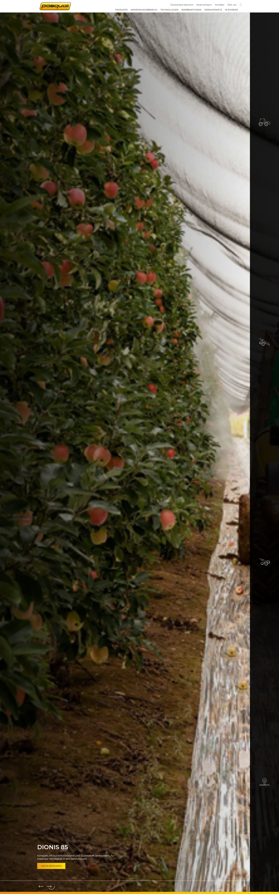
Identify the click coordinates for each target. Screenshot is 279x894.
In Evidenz (231, 9)
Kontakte (219, 4)
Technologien (169, 9)
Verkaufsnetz (213, 9)
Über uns (231, 4)
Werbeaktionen (191, 9)
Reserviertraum (204, 4)
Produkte (121, 9)
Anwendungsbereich (144, 9)
